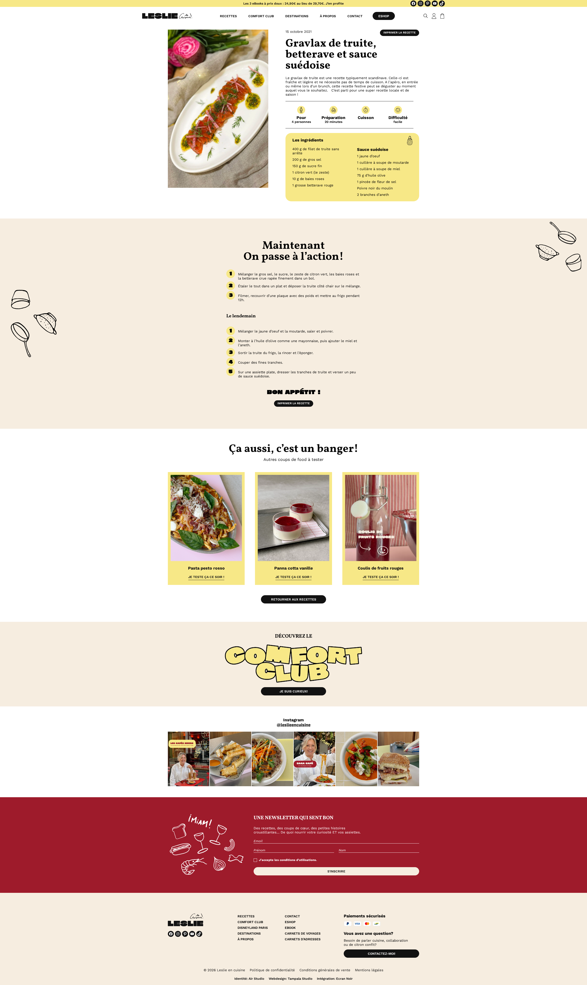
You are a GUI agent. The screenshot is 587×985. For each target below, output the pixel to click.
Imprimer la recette (399, 32)
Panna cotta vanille (293, 568)
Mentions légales (369, 970)
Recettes (228, 16)
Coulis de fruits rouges (381, 568)
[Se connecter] (434, 16)
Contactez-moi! (381, 953)
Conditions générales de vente (324, 970)
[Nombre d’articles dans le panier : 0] (441, 16)
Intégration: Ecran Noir (335, 978)
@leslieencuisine (293, 724)
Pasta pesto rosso (206, 568)
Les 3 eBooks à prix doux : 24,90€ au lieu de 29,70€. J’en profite (293, 3)
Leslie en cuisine (231, 970)
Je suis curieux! (294, 691)
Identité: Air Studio (249, 978)
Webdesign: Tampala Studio (290, 978)
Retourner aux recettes (293, 599)
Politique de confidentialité (272, 970)
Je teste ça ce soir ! (206, 577)
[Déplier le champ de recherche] (425, 15)
